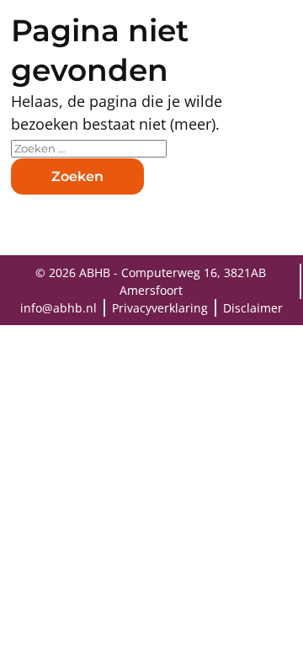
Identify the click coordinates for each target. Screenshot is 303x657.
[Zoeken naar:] (89, 146)
